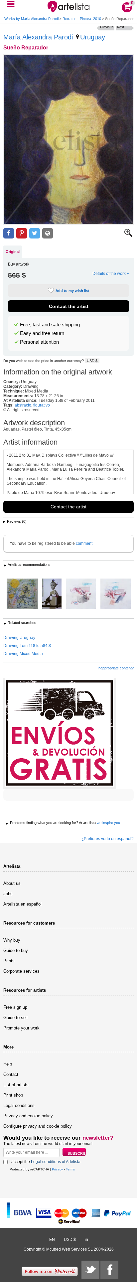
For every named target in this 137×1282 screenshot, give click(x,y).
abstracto (23, 405)
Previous (106, 27)
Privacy (57, 1169)
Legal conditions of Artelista (55, 1161)
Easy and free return (42, 333)
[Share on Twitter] (34, 233)
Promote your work (21, 1027)
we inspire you (108, 823)
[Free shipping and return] (59, 733)
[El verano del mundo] (81, 594)
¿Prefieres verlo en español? (107, 838)
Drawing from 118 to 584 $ (27, 645)
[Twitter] (90, 1270)
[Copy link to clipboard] (47, 233)
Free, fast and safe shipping (50, 324)
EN (52, 1239)
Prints (9, 960)
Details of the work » (110, 273)
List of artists (16, 1084)
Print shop (13, 1095)
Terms (70, 1169)
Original (13, 252)
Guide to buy (15, 950)
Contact (10, 1074)
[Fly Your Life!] (22, 594)
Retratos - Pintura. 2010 (82, 19)
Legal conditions (19, 1105)
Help (7, 1064)
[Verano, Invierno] (115, 594)
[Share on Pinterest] (21, 233)
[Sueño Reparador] (68, 139)
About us (12, 883)
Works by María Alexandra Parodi (31, 19)
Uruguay (92, 37)
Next (120, 27)
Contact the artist (68, 306)
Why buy (11, 940)
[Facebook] (109, 1270)
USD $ (92, 361)
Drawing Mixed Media (23, 653)
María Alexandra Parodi (38, 37)
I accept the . (45, 1161)
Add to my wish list (72, 291)
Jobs (8, 893)
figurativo (41, 405)
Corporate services (21, 971)
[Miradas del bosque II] (52, 594)
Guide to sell (15, 1017)
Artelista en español (22, 904)
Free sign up (15, 1007)
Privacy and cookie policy (28, 1115)
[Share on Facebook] (8, 233)
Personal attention (39, 342)
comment (84, 543)
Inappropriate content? (115, 668)
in (86, 1239)
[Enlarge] (128, 235)
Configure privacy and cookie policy (37, 1126)
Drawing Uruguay (19, 637)
